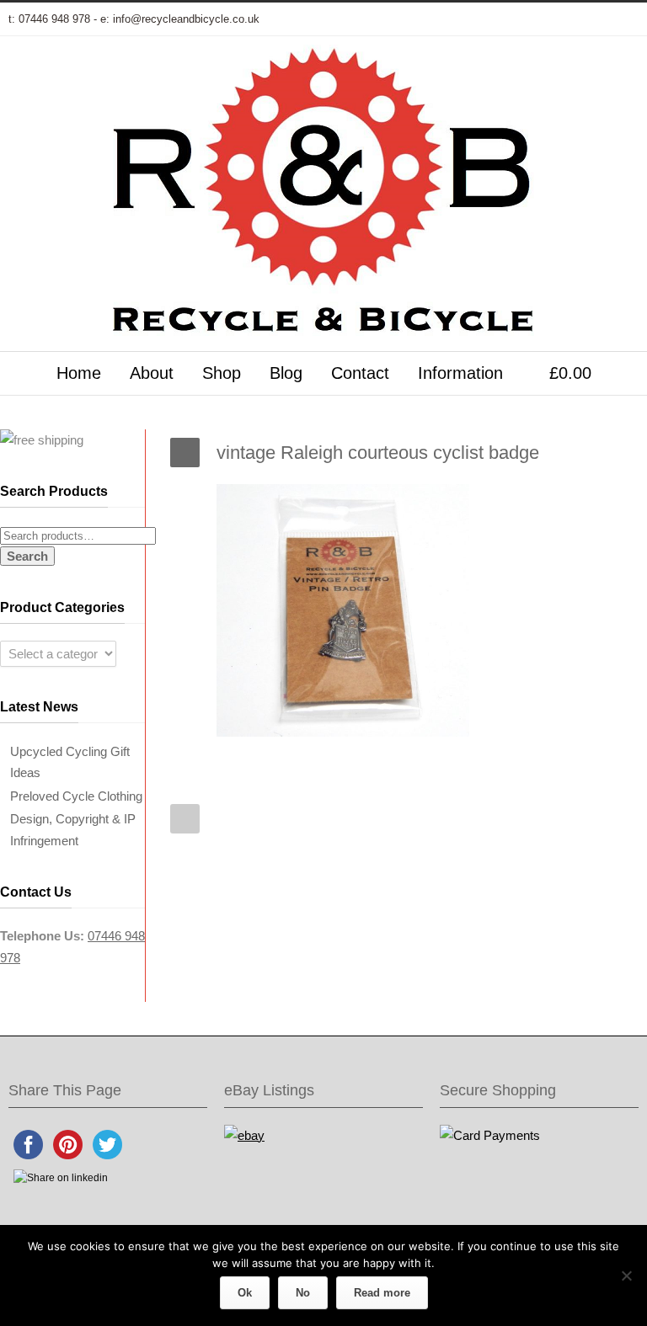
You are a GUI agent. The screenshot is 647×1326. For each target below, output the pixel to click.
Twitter (453, 19)
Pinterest (588, 19)
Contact (360, 373)
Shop (221, 373)
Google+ (520, 19)
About (152, 373)
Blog (286, 373)
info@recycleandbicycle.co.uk (186, 19)
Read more (382, 1292)
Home (78, 373)
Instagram (554, 19)
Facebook (487, 19)
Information (460, 373)
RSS (622, 19)
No (303, 1292)
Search (27, 556)
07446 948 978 (54, 19)
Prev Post (185, 818)
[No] (626, 1275)
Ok (245, 1292)
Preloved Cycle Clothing (76, 796)
